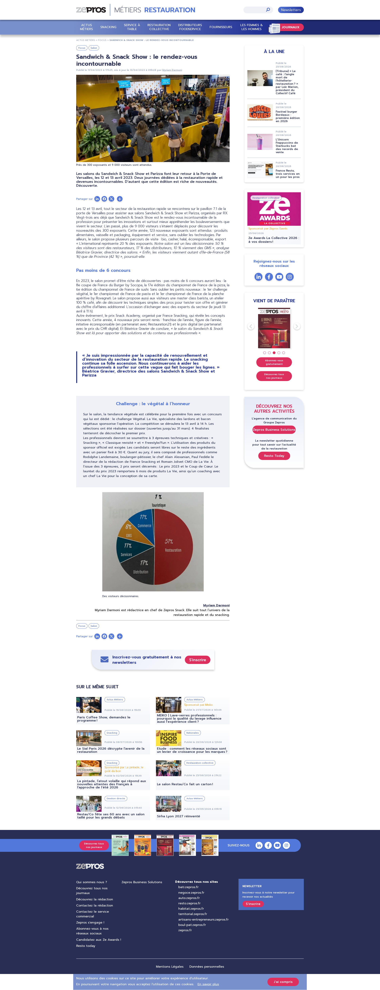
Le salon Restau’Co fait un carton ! (185, 784)
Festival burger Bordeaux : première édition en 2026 (288, 116)
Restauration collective (159, 27)
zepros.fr (185, 930)
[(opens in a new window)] (119, 199)
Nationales (192, 733)
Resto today (85, 946)
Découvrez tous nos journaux (274, 376)
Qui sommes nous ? (91, 882)
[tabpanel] (274, 328)
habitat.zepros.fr (191, 908)
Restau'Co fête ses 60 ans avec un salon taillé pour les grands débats (110, 816)
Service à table (132, 27)
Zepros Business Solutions (274, 429)
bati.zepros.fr (188, 887)
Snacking (108, 27)
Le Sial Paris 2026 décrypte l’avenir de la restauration (110, 750)
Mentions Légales (169, 966)
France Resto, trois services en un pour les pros (288, 174)
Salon (94, 48)
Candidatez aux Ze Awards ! (98, 939)
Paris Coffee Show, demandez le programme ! (103, 719)
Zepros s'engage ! (90, 922)
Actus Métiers (86, 27)
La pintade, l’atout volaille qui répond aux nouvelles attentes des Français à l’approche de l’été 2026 (111, 784)
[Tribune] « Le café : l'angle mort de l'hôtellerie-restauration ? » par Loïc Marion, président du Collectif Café (287, 82)
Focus (81, 48)
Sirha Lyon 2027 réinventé (178, 816)
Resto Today (274, 455)
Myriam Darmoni (172, 70)
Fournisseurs (221, 27)
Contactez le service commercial (92, 914)
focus (102, 40)
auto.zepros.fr (189, 898)
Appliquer (268, 10)
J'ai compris (283, 982)
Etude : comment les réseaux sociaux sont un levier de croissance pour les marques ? (192, 750)
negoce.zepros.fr (191, 892)
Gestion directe (116, 798)
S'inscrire (197, 660)
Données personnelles (206, 966)
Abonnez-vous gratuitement (274, 362)
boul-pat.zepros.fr (192, 925)
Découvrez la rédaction (94, 899)
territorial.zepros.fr (192, 914)
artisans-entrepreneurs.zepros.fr (203, 919)
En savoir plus (208, 984)
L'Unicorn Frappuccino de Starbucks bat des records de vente (287, 146)
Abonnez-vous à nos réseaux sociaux (92, 931)
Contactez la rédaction (94, 905)
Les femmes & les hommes (251, 27)
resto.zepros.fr (189, 903)
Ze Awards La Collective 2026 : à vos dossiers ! (273, 240)
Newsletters (291, 10)
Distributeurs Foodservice (190, 27)
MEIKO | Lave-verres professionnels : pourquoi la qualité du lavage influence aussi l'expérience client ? (189, 718)
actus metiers (85, 40)
